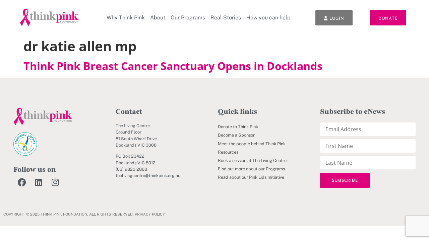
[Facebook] (21, 182)
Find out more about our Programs (251, 168)
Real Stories (225, 17)
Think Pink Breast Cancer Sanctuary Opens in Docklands (172, 66)
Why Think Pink (126, 17)
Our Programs (188, 17)
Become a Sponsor (236, 135)
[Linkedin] (38, 182)
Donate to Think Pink (238, 126)
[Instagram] (55, 182)
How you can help (268, 17)
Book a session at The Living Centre (252, 160)
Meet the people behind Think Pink (252, 143)
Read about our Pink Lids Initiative (251, 177)
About (157, 17)
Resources (228, 152)
